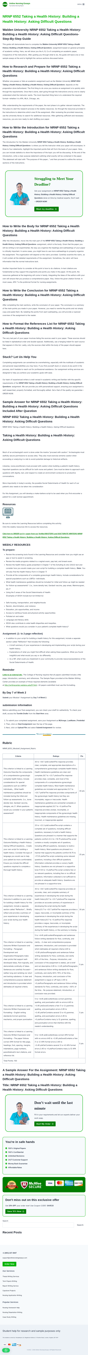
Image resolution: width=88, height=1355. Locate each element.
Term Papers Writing (10, 1281)
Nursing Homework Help (11, 1307)
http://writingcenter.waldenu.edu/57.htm (21, 685)
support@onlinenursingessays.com (15, 1258)
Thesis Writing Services (11, 1276)
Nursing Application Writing (12, 1295)
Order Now (9, 1264)
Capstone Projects (9, 1290)
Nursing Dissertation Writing (12, 1312)
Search (5, 1221)
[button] (6, 1350)
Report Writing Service (10, 1286)
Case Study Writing (9, 1317)
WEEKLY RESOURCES (16, 544)
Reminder (8, 669)
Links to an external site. (12, 675)
